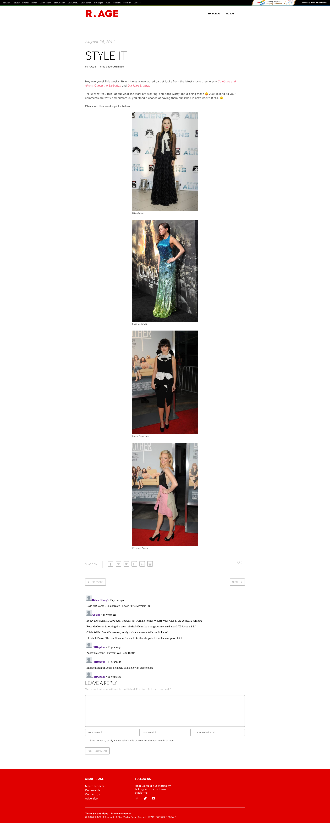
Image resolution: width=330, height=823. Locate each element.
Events (25, 3)
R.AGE (92, 66)
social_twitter (145, 798)
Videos (230, 13)
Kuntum (117, 3)
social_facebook (137, 798)
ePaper (6, 3)
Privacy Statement (121, 813)
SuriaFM (127, 3)
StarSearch (86, 3)
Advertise (91, 798)
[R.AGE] (102, 13)
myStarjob (98, 3)
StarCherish (59, 3)
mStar (34, 3)
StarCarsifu (73, 3)
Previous (97, 582)
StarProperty (45, 3)
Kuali (108, 3)
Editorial (214, 13)
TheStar (16, 3)
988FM (137, 3)
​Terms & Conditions (96, 813)
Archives (118, 66)
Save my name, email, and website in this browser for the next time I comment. (132, 740)
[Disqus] (165, 637)
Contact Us (92, 794)
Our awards (92, 790)
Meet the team (94, 786)
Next (235, 582)
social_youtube (153, 798)
